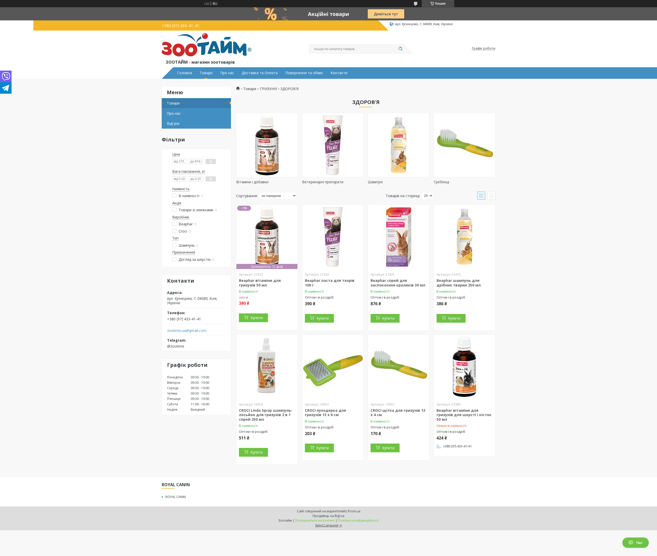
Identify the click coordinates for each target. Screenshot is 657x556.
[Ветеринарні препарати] (333, 145)
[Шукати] (400, 49)
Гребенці (441, 181)
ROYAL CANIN (176, 496)
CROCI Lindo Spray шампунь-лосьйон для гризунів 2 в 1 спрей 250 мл (266, 415)
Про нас (227, 73)
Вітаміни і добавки (252, 181)
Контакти (339, 73)
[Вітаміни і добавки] (267, 145)
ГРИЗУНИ (268, 89)
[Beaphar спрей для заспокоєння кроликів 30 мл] (398, 237)
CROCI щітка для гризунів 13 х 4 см (398, 412)
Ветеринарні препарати (322, 181)
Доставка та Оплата (260, 73)
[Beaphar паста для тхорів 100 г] (332, 237)
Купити (256, 317)
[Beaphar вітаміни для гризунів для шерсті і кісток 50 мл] (464, 367)
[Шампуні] (398, 145)
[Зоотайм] (207, 46)
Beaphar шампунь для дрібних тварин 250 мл (459, 282)
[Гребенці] (464, 145)
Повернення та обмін (304, 73)
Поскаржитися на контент (315, 520)
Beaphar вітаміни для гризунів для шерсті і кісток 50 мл (464, 415)
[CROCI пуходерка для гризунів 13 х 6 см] (332, 367)
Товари (206, 73)
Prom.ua (354, 511)
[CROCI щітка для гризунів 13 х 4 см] (398, 367)
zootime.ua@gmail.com (186, 330)
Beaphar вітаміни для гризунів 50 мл (260, 282)
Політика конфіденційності (358, 520)
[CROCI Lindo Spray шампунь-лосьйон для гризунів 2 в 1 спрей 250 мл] (266, 367)
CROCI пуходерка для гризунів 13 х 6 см (325, 412)
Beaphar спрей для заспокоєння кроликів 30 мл (398, 282)
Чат (639, 543)
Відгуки (173, 123)
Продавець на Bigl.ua (328, 516)
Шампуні (375, 181)
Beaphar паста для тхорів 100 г (329, 282)
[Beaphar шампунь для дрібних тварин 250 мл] (464, 237)
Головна (184, 73)
